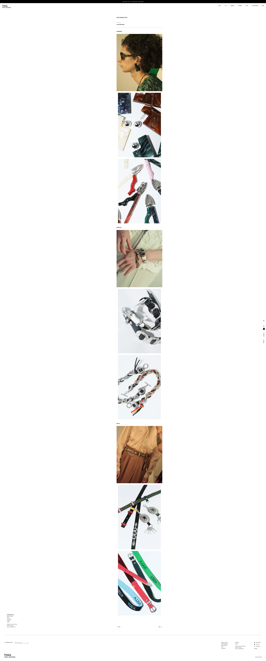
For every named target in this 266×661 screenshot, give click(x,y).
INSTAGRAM (258, 642)
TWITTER (257, 644)
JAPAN (255, 648)
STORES (9, 620)
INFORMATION (10, 614)
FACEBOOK (258, 646)
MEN (247, 5)
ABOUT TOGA (224, 642)
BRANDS (232, 5)
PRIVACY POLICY (10, 625)
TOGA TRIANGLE (255, 5)
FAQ (8, 617)
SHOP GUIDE (10, 616)
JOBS (8, 621)
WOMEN (240, 5)
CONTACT (9, 619)
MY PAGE (263, 341)
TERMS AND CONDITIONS (12, 624)
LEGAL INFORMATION (239, 648)
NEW (219, 5)
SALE (226, 5)
